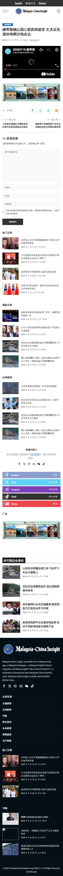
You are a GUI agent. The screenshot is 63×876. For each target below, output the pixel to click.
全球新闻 (6, 709)
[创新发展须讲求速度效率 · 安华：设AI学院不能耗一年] (10, 316)
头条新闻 (6, 728)
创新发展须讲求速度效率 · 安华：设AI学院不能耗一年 (40, 313)
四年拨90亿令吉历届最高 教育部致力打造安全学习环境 (41, 606)
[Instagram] (29, 464)
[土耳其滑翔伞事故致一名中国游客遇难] (10, 388)
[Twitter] (40, 110)
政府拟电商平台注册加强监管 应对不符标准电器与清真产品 (41, 624)
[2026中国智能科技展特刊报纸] (10, 819)
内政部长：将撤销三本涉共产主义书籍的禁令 (40, 832)
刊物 (4, 715)
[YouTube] (34, 464)
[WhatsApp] (48, 110)
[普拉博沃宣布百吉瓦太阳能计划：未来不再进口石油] (10, 403)
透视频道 (7, 25)
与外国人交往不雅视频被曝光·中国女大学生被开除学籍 (40, 241)
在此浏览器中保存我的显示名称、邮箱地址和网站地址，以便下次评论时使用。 (33, 212)
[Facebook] (32, 110)
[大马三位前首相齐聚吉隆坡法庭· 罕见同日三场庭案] (10, 331)
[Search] (59, 11)
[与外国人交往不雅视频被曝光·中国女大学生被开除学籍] (10, 243)
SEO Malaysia (31, 872)
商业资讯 (6, 721)
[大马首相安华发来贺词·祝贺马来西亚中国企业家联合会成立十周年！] (10, 259)
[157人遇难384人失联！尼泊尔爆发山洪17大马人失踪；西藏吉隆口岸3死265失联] (10, 361)
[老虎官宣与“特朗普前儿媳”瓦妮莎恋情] (10, 274)
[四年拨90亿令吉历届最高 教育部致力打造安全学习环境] (11, 608)
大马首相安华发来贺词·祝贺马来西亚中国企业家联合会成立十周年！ (40, 256)
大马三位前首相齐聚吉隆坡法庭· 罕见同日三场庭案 (40, 329)
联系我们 (36, 454)
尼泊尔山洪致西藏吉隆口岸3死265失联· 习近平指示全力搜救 (40, 344)
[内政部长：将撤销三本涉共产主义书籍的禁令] (10, 834)
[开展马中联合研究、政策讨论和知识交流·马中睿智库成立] (10, 289)
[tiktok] (31, 496)
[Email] (56, 110)
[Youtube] (31, 504)
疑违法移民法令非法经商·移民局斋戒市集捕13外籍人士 (40, 847)
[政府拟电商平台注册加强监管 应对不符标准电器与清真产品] (11, 626)
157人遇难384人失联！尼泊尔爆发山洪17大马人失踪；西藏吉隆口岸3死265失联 (40, 359)
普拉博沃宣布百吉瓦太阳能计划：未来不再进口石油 (40, 401)
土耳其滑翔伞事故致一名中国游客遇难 (39, 386)
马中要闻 (6, 740)
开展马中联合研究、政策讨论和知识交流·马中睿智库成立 (40, 287)
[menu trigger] (6, 11)
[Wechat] (38, 464)
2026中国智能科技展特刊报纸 (34, 816)
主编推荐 (6, 703)
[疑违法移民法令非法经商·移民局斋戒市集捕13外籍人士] (10, 849)
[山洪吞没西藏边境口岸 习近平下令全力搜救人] (11, 572)
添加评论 (35, 40)
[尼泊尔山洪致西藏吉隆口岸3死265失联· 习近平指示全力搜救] (10, 346)
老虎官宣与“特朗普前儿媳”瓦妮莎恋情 (38, 271)
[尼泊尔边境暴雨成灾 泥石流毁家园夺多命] (11, 590)
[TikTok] (43, 464)
